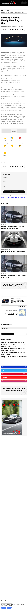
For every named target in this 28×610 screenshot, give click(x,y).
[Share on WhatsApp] (13, 29)
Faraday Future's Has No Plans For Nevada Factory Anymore (12, 227)
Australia (8, 310)
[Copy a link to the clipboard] (23, 29)
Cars (7, 10)
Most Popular (7, 334)
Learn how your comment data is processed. (14, 197)
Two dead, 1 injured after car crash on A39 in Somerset (13, 349)
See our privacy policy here (6, 603)
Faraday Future (17, 160)
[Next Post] (22, 312)
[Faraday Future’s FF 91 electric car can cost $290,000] (14, 263)
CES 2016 (4, 160)
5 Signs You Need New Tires (16, 343)
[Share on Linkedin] (18, 29)
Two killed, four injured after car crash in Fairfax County (13, 345)
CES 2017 (9, 160)
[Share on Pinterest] (15, 29)
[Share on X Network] (10, 29)
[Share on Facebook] (8, 29)
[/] (22, 2)
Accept (4, 607)
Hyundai (12, 298)
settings (10, 605)
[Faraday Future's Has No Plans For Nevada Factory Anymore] (14, 214)
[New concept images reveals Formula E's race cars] (14, 239)
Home (2, 10)
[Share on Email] (20, 29)
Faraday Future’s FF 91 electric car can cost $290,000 (13, 276)
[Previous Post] (5, 300)
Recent (20, 334)
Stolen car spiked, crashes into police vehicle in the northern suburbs (11, 313)
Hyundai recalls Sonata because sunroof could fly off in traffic (17, 301)
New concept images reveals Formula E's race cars (13, 252)
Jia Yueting (4, 162)
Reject (9, 607)
